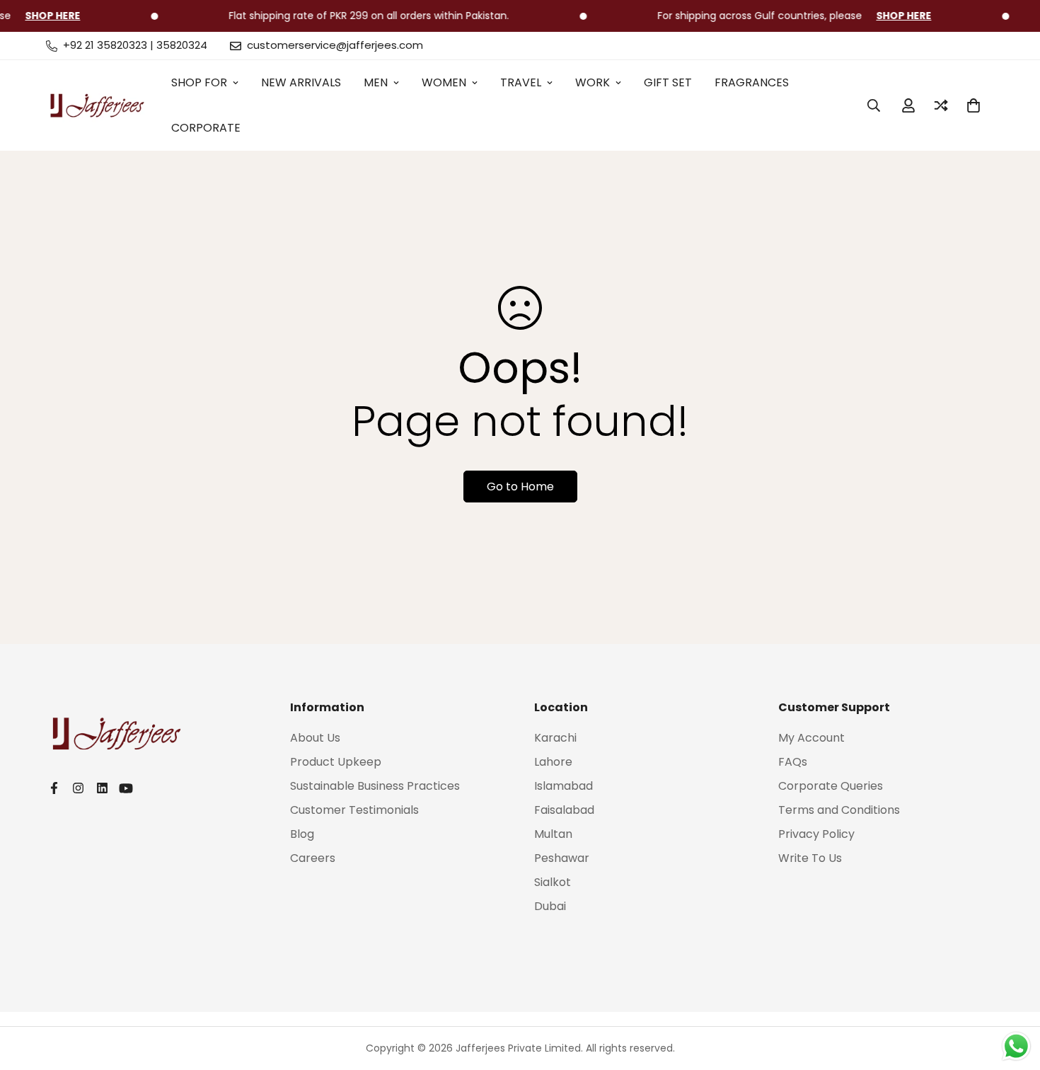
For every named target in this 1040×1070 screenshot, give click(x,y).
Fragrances (752, 82)
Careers (312, 858)
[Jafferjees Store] (97, 105)
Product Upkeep (335, 762)
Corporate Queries (830, 786)
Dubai (550, 906)
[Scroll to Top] (1012, 993)
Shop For (199, 82)
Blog (302, 834)
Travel (520, 82)
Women (444, 82)
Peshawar (561, 858)
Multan (553, 834)
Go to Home (520, 486)
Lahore (553, 762)
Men (376, 82)
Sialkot (552, 882)
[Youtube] (126, 788)
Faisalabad (564, 810)
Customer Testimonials (354, 810)
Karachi (555, 738)
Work (592, 82)
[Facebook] (54, 788)
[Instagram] (78, 788)
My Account (811, 738)
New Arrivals (301, 82)
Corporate (206, 128)
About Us (315, 738)
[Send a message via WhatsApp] (1016, 1046)
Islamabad (563, 786)
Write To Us (810, 858)
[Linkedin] (102, 788)
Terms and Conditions (839, 810)
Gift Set (668, 82)
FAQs (792, 762)
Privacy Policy (816, 834)
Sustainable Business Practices (375, 786)
